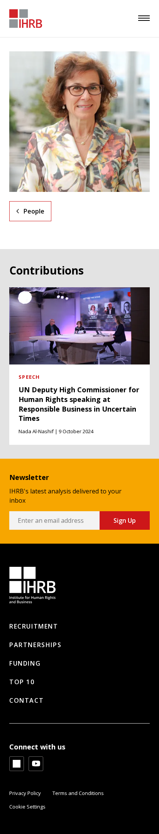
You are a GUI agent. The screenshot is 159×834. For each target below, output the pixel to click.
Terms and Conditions (78, 793)
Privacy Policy (25, 793)
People (34, 211)
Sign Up (124, 520)
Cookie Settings (27, 806)
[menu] (144, 18)
